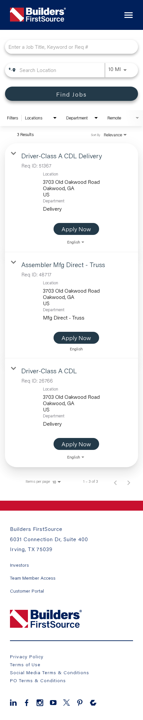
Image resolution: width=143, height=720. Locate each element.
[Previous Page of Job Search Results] (115, 481)
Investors (19, 565)
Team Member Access (33, 578)
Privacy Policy (27, 656)
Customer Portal (27, 591)
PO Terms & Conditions (38, 680)
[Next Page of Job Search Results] (128, 481)
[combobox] (68, 46)
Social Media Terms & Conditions (49, 672)
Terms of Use (25, 664)
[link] (71, 197)
